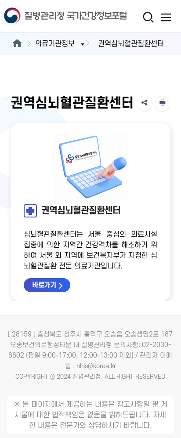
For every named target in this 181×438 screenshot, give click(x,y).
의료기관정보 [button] (55, 44)
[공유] (144, 104)
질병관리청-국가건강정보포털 (45, 16)
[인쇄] (162, 104)
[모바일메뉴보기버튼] (166, 17)
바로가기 (44, 285)
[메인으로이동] (17, 44)
